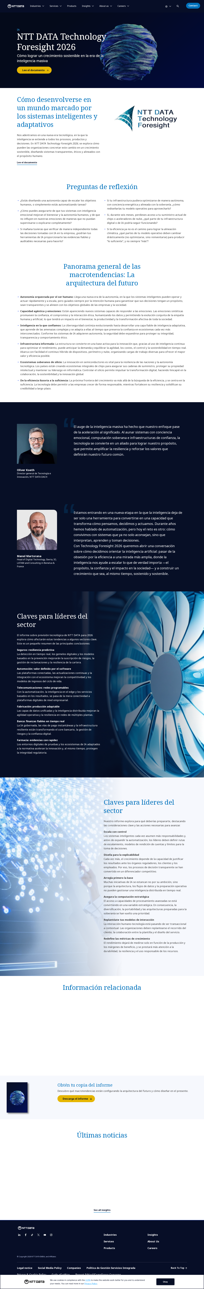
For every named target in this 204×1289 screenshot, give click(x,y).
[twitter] (38, 1234)
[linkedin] (19, 1234)
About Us (153, 1241)
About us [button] (104, 6)
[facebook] (25, 1234)
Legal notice (24, 1268)
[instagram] (51, 1234)
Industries (110, 1234)
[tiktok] (32, 1234)
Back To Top (178, 1267)
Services (109, 1241)
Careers (152, 1248)
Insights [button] (86, 6)
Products (71, 6)
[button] (178, 6)
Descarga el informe (75, 1098)
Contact (193, 5)
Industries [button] (35, 6)
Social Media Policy (49, 1268)
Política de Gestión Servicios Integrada (110, 1268)
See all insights (102, 1210)
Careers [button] (122, 6)
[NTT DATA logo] (12, 6)
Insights (153, 1234)
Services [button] (54, 6)
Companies (74, 1268)
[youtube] (44, 1234)
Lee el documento (33, 70)
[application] (102, 1282)
